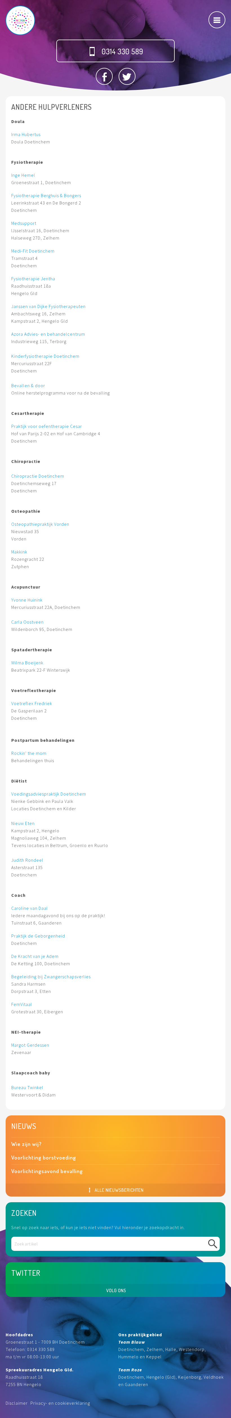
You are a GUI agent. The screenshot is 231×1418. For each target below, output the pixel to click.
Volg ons (116, 1290)
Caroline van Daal (30, 908)
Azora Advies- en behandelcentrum (48, 334)
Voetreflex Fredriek (31, 703)
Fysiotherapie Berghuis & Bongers (46, 195)
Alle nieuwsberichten (119, 1190)
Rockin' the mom (28, 753)
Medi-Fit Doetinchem (33, 251)
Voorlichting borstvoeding (43, 1157)
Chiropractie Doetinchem (37, 476)
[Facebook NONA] (104, 76)
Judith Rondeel (27, 860)
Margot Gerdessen (30, 1045)
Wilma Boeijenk (27, 662)
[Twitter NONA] (127, 76)
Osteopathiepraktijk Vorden (40, 524)
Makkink (19, 552)
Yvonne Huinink (27, 600)
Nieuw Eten (23, 823)
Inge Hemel (23, 175)
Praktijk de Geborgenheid (38, 936)
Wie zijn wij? (26, 1143)
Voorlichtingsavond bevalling (47, 1171)
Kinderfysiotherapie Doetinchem (45, 356)
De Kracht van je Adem (35, 956)
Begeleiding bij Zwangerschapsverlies (51, 976)
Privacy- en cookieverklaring (60, 1403)
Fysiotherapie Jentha (33, 278)
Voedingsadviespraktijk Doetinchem (48, 794)
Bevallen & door (28, 385)
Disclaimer (17, 1403)
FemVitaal (21, 1004)
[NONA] (20, 20)
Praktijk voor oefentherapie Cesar (46, 426)
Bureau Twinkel (27, 1087)
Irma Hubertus (26, 134)
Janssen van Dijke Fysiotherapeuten (48, 306)
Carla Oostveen (27, 622)
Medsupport (23, 223)
